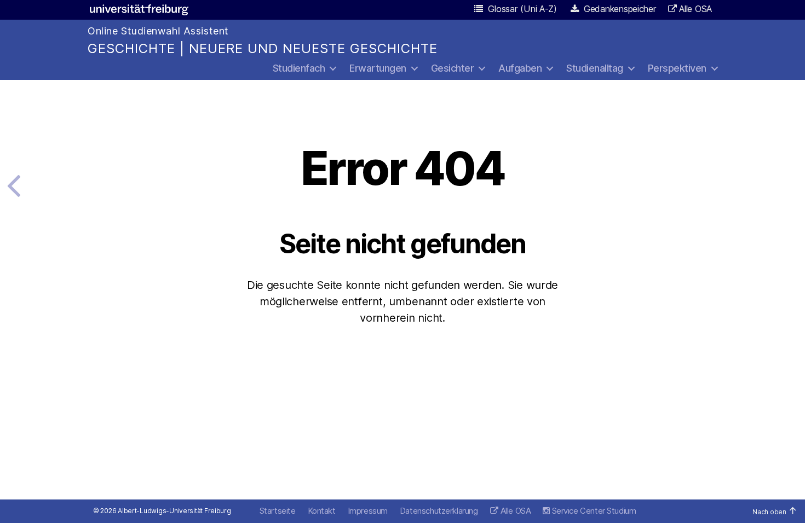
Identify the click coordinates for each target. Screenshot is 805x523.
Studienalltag (594, 68)
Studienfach (299, 68)
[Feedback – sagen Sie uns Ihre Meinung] (14, 185)
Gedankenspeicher (618, 8)
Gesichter (452, 68)
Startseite (278, 510)
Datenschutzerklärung (439, 510)
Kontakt (322, 510)
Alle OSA (695, 8)
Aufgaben (520, 68)
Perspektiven (677, 68)
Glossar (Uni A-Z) (521, 8)
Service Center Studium (593, 510)
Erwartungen (377, 68)
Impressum (368, 510)
